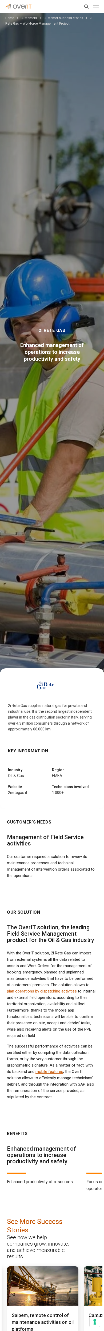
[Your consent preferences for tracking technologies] (95, 1322)
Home (9, 18)
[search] (85, 6)
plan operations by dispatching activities (42, 991)
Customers (29, 18)
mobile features (49, 1071)
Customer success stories (63, 18)
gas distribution (42, 717)
